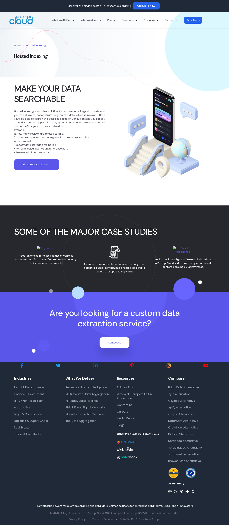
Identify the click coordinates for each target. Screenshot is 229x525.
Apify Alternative (179, 407)
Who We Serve (89, 20)
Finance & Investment (29, 394)
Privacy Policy (77, 519)
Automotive (22, 407)
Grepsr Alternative (181, 414)
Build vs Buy (125, 387)
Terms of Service (102, 519)
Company (149, 20)
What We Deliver (61, 20)
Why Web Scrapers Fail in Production (134, 396)
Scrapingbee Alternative (185, 447)
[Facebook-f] (22, 365)
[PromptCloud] (21, 19)
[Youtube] (206, 365)
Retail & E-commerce (29, 387)
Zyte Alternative (179, 394)
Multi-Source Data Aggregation (87, 394)
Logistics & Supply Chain (31, 421)
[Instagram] (168, 365)
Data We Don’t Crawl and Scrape (140, 519)
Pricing (111, 20)
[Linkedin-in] (95, 365)
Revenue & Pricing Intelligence (86, 387)
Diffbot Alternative (180, 434)
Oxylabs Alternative (181, 401)
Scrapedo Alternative (183, 441)
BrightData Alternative (183, 387)
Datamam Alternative (183, 421)
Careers (122, 412)
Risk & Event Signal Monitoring (86, 407)
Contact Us (114, 342)
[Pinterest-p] (132, 365)
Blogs (120, 425)
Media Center (126, 418)
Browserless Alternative (184, 461)
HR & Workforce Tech (28, 401)
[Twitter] (58, 365)
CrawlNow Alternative (183, 427)
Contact (170, 20)
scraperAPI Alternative (183, 454)
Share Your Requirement (36, 164)
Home (17, 45)
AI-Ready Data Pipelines (81, 401)
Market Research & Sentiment (86, 414)
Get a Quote (193, 20)
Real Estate (21, 427)
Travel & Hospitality (27, 434)
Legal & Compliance (28, 414)
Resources (128, 20)
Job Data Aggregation (80, 421)
